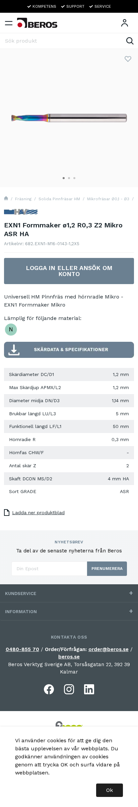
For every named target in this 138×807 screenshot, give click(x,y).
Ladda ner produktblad (38, 512)
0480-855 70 (22, 649)
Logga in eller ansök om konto (69, 270)
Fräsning (23, 199)
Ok (109, 790)
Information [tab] (21, 611)
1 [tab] (63, 178)
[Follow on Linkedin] (89, 689)
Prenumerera (107, 568)
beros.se (69, 657)
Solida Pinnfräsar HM (59, 199)
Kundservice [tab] (20, 593)
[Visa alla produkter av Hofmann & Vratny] (21, 214)
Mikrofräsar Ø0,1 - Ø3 (108, 199)
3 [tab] (74, 178)
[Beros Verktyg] (37, 23)
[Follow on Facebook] (49, 689)
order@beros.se (108, 649)
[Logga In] (124, 23)
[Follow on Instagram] (69, 689)
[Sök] (130, 41)
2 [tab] (69, 178)
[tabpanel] (69, 118)
